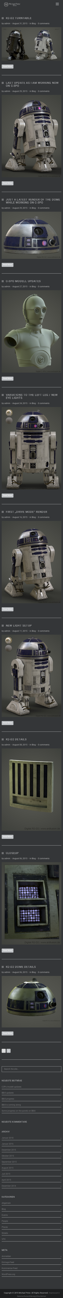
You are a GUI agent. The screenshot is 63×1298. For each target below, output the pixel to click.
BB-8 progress (8, 1099)
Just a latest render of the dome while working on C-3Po (33, 201)
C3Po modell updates (11, 1087)
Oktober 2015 (8, 1156)
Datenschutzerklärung (26, 1296)
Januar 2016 (7, 1144)
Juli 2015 (6, 1174)
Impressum (53, 1293)
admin (7, 23)
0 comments (43, 23)
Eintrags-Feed (8, 1262)
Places (5, 1227)
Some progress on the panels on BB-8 (18, 1111)
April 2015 (6, 1180)
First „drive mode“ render (26, 511)
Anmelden (6, 1256)
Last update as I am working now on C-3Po (32, 84)
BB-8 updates (8, 1093)
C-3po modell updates (23, 281)
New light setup (19, 625)
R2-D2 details (16, 739)
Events (5, 1215)
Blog (34, 23)
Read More (7, 66)
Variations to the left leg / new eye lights (32, 396)
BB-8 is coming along (11, 1105)
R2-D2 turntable (19, 18)
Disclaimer (41, 1296)
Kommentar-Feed (9, 1268)
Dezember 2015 (9, 1150)
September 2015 (9, 1162)
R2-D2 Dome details (21, 966)
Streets (5, 1233)
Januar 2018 (7, 1138)
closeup (12, 853)
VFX (4, 1239)
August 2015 (7, 1168)
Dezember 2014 (9, 1186)
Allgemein (6, 1203)
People (5, 1221)
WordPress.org (8, 1274)
